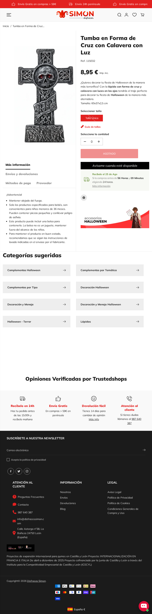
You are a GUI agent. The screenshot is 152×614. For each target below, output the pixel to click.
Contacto (23, 504)
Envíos (64, 497)
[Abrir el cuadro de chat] (144, 606)
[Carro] (142, 15)
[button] (9, 14)
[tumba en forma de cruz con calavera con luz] (45, 95)
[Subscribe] (144, 450)
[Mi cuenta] (126, 15)
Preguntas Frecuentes (31, 497)
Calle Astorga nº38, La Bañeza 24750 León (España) (30, 533)
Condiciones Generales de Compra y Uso (123, 511)
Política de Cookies (119, 503)
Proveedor (44, 183)
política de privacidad (34, 459)
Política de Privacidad (120, 497)
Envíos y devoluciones (22, 174)
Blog (62, 509)
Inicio (6, 26)
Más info (94, 419)
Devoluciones (68, 503)
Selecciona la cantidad (95, 134)
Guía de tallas (93, 126)
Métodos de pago (18, 183)
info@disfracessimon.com (30, 521)
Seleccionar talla (91, 111)
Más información (18, 165)
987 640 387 (25, 512)
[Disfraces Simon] (75, 14)
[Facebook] (11, 471)
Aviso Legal (114, 492)
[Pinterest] (84, 197)
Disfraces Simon (36, 580)
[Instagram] (27, 471)
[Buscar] (119, 15)
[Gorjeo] (19, 471)
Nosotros (65, 492)
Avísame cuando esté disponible (114, 165)
